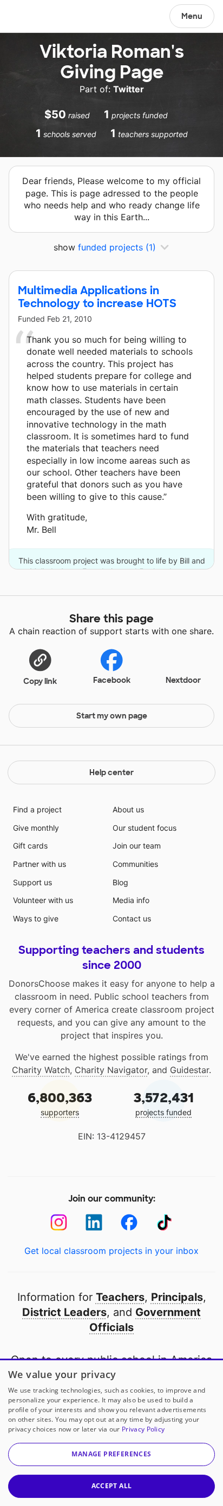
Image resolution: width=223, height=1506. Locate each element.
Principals (177, 1297)
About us (128, 809)
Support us (32, 882)
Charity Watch (41, 1069)
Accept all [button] (111, 1485)
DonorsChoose (34, 17)
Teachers (120, 1297)
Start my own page (111, 716)
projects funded (164, 1103)
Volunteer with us (43, 900)
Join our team (137, 845)
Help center (111, 772)
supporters (60, 1103)
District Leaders (64, 1312)
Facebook (111, 680)
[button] (40, 666)
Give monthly (36, 827)
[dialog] (111, 1432)
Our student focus (144, 827)
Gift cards (30, 845)
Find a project (37, 809)
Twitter (128, 89)
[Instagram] (58, 1222)
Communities (135, 864)
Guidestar (189, 1069)
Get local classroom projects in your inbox (111, 1250)
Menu (191, 16)
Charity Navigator (111, 1069)
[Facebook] (129, 1222)
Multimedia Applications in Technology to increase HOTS (97, 296)
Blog (120, 882)
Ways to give (35, 918)
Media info (131, 900)
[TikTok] (164, 1222)
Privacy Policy (143, 1429)
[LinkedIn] (93, 1222)
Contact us (132, 918)
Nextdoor (183, 680)
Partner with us (39, 864)
